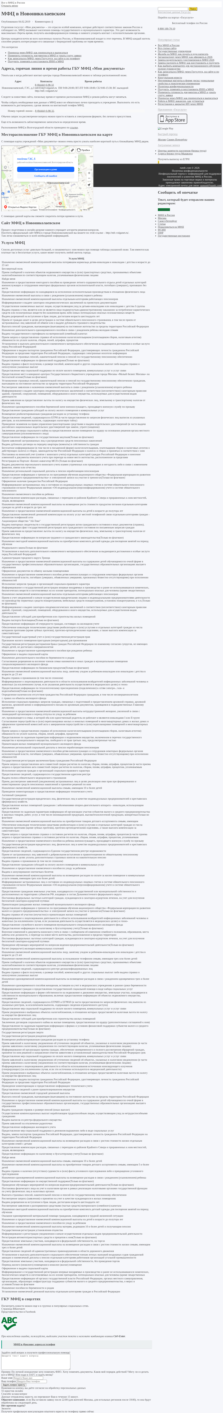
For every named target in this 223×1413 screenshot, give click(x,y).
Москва (162, 218)
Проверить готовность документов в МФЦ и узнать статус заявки (44, 55)
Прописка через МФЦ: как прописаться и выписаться (38, 52)
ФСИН (162, 229)
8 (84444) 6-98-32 (44, 85)
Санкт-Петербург (167, 221)
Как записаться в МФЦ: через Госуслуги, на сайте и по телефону (44, 58)
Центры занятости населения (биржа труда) (182, 150)
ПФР (160, 232)
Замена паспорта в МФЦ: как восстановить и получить (188, 63)
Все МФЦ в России (169, 45)
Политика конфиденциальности (176, 86)
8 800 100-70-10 (166, 28)
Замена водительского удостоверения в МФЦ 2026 (186, 60)
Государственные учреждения (174, 51)
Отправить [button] (164, 209)
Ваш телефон (8, 1381)
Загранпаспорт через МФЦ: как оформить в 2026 (185, 57)
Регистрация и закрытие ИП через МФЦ (180, 104)
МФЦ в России (166, 215)
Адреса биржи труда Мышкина (175, 153)
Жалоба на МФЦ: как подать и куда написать (183, 54)
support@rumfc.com (210, 185)
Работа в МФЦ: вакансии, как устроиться (181, 101)
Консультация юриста (170, 77)
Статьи (162, 224)
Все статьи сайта (167, 48)
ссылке (74, 127)
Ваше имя (6, 1377)
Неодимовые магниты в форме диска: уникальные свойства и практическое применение (186, 82)
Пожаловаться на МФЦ (171, 227)
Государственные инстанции (174, 235)
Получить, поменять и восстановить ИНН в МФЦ (36, 61)
